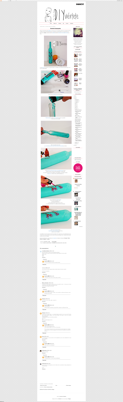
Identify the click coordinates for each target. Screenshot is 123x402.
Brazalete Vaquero (78, 120)
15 (74, 97)
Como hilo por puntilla (78, 178)
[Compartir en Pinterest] (55, 241)
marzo (76, 108)
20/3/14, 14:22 (51, 291)
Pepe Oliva (46, 291)
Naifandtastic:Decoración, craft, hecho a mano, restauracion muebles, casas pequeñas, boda (78, 214)
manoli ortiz (44, 363)
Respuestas (45, 259)
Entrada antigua (68, 385)
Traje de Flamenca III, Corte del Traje (78, 136)
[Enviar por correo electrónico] (52, 241)
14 (74, 98)
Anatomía (78, 185)
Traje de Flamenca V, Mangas (80, 79)
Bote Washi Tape (77, 121)
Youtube (48, 239)
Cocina (67, 23)
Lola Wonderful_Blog (78, 200)
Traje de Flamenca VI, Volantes (80, 64)
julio (76, 103)
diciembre (76, 99)
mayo (76, 106)
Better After (78, 199)
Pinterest (41, 239)
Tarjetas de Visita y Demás (78, 114)
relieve (45, 32)
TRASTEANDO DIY (78, 206)
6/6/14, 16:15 (48, 363)
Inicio (51, 23)
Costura (59, 23)
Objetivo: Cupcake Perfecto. (78, 192)
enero (76, 143)
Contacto (71, 23)
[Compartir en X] (54, 241)
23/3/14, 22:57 (51, 343)
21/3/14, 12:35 (46, 336)
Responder (44, 257)
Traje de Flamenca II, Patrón (80, 55)
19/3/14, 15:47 (47, 267)
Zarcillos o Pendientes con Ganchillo (78, 123)
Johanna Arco (44, 350)
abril (76, 107)
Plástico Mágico (80, 83)
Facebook (65, 238)
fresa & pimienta (78, 221)
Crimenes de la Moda (78, 184)
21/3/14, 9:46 (51, 324)
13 (74, 145)
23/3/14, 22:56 (51, 356)
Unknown (43, 298)
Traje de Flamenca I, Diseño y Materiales (80, 60)
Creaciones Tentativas (62, 396)
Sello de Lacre (77, 115)
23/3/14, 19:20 (49, 350)
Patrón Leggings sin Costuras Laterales (80, 69)
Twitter (69, 238)
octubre (76, 102)
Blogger (69, 398)
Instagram (44, 239)
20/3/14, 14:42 (51, 305)
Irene (43, 336)
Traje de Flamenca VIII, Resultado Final (78, 125)
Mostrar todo (80, 226)
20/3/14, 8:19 (48, 298)
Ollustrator (60, 398)
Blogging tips (2, 401)
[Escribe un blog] (53, 241)
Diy (63, 23)
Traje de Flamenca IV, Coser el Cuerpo (78, 134)
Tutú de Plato (80, 73)
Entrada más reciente (43, 385)
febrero (76, 142)
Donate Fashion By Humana (78, 112)
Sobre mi (55, 23)
